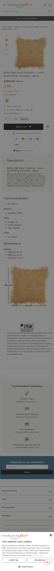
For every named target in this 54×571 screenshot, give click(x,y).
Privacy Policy (38, 555)
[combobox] (51, 535)
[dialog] (27, 551)
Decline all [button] (40, 560)
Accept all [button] (14, 560)
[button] (27, 566)
